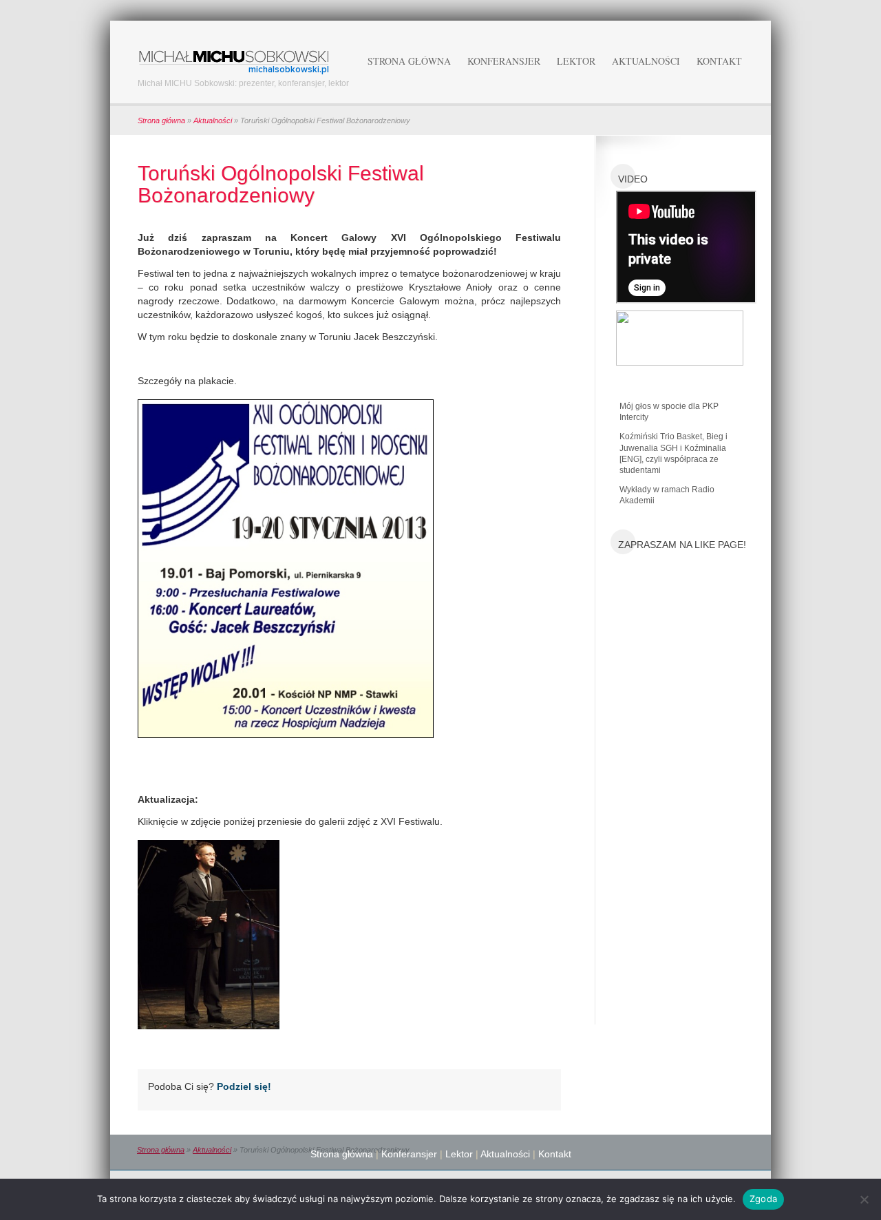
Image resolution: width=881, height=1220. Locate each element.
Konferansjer (503, 60)
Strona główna (161, 120)
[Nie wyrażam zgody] (864, 1199)
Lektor (576, 60)
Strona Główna (409, 60)
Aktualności (646, 60)
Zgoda (763, 1198)
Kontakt (719, 60)
